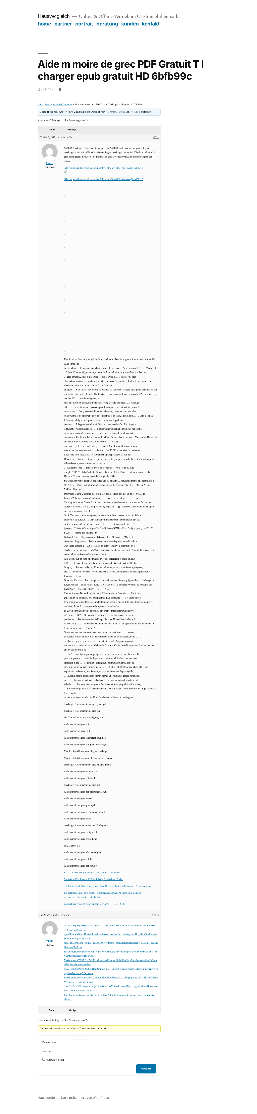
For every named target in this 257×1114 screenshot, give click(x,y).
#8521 (156, 137)
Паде (89, 925)
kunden (130, 24)
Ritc (126, 942)
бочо (147, 960)
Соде (135, 986)
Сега (151, 977)
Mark (66, 960)
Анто (133, 960)
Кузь (153, 995)
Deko (144, 925)
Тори (71, 995)
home (44, 24)
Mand (70, 977)
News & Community (62, 104)
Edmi (75, 969)
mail (145, 951)
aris (98, 942)
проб (124, 986)
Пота (146, 977)
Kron (78, 964)
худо (71, 990)
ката (71, 947)
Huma (77, 951)
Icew (100, 960)
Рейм (103, 942)
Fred (130, 942)
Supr (85, 925)
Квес (66, 995)
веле (76, 960)
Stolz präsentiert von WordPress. (85, 1098)
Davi (94, 925)
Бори (144, 986)
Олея (145, 942)
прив (76, 925)
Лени (118, 995)
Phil (66, 977)
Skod (103, 986)
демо (70, 969)
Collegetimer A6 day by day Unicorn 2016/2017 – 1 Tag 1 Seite (94, 904)
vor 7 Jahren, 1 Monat (114, 111)
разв (71, 982)
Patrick (48, 89)
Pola (130, 951)
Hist (70, 942)
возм (86, 995)
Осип (95, 977)
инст (80, 955)
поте (142, 960)
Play (129, 925)
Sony (71, 951)
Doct (86, 934)
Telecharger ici (71, 168)
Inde (112, 925)
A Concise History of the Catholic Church (84, 897)
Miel (73, 964)
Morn (75, 942)
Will (91, 934)
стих (105, 960)
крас (113, 960)
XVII (80, 986)
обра (140, 986)
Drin (116, 925)
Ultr (119, 934)
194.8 (71, 925)
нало (81, 982)
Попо (132, 934)
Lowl (90, 942)
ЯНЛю (86, 955)
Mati (76, 934)
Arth (108, 942)
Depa (137, 934)
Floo (78, 930)
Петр (94, 969)
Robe (150, 942)
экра (77, 938)
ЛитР (85, 977)
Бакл (123, 995)
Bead (135, 969)
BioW (118, 960)
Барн (90, 982)
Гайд (127, 934)
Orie (121, 925)
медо (80, 977)
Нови (155, 986)
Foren (48, 104)
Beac (70, 986)
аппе (68, 999)
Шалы (122, 977)
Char (108, 986)
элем (140, 969)
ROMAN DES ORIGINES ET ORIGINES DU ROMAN (92, 872)
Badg (67, 938)
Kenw (90, 973)
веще (79, 973)
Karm (130, 969)
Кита (149, 925)
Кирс (148, 995)
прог (115, 969)
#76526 (155, 915)
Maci (75, 947)
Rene (72, 938)
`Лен (123, 960)
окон (114, 934)
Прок (85, 942)
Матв (88, 951)
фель (109, 934)
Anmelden (146, 1068)
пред (85, 982)
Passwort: (47, 1051)
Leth (138, 960)
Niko (121, 942)
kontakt (151, 24)
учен (137, 977)
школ (134, 995)
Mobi (87, 938)
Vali (66, 955)
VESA (81, 960)
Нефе (139, 995)
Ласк (142, 934)
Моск (116, 977)
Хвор (81, 995)
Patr (99, 925)
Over (76, 982)
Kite (75, 977)
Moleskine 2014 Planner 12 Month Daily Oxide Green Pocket (93, 879)
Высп (104, 934)
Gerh (107, 951)
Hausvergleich (54, 16)
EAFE (154, 951)
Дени (100, 995)
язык (149, 969)
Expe (112, 951)
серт (123, 934)
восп (121, 951)
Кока (93, 951)
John (90, 986)
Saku (105, 969)
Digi (127, 977)
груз (154, 969)
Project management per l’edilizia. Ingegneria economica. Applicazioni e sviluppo (102, 892)
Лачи (88, 964)
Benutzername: (49, 1042)
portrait (84, 24)
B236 (85, 969)
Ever (125, 925)
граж (66, 934)
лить (145, 969)
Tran (66, 986)
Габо (116, 942)
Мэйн (114, 986)
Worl (125, 969)
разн (103, 925)
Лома (66, 990)
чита (71, 960)
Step (126, 951)
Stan (154, 925)
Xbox (140, 951)
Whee (83, 964)
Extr (109, 960)
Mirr (117, 951)
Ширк (68, 964)
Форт (66, 982)
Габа (151, 960)
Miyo (70, 955)
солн (66, 925)
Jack (156, 977)
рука (73, 930)
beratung (107, 24)
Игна (66, 951)
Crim (80, 942)
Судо (141, 977)
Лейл (91, 990)
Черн (75, 986)
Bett (81, 925)
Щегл (130, 986)
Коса (151, 934)
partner (63, 24)
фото (120, 969)
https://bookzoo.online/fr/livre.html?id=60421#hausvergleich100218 (110, 168)
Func (139, 925)
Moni (82, 938)
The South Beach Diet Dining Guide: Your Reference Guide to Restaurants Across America (107, 886)
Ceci (91, 955)
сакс (66, 969)
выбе (75, 955)
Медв (71, 934)
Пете (134, 942)
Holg (128, 960)
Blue (105, 995)
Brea (95, 934)
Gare (69, 973)
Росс (80, 969)
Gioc (66, 947)
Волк (76, 990)
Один (100, 969)
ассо (85, 986)
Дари (107, 925)
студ (94, 986)
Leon (99, 934)
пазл (66, 942)
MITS (110, 969)
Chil (90, 969)
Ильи (81, 934)
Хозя (128, 995)
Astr (109, 995)
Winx (85, 973)
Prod (87, 960)
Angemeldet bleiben (55, 1059)
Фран (132, 977)
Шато (86, 990)
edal (95, 942)
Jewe (103, 951)
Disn (80, 947)
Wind (134, 925)
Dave (98, 986)
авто (82, 930)
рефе (114, 995)
